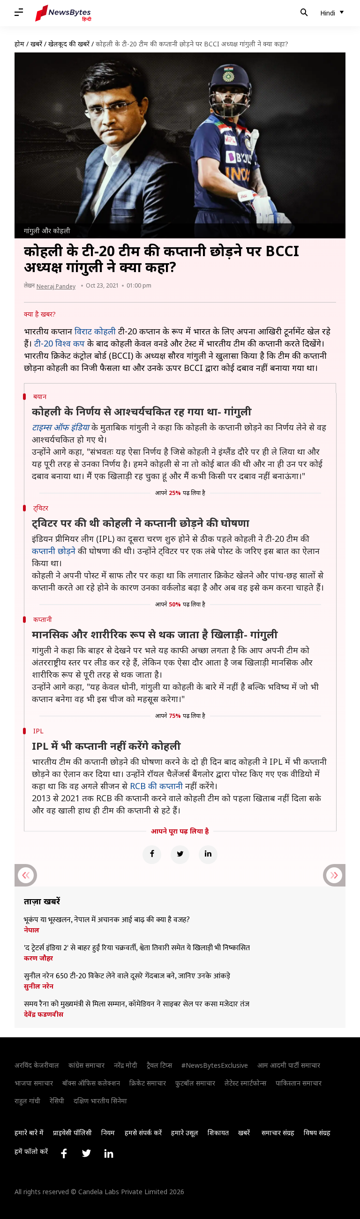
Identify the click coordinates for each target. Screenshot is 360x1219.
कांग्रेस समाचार (86, 1065)
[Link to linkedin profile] (109, 1153)
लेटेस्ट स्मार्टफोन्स (245, 1083)
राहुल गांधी (27, 1100)
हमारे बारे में (29, 1132)
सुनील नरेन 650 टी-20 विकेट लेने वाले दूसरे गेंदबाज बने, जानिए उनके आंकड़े (127, 976)
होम (19, 43)
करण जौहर (38, 958)
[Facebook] (151, 854)
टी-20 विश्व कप (59, 343)
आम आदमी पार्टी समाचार (288, 1065)
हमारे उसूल (184, 1132)
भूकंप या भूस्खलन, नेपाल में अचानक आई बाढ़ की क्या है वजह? (107, 920)
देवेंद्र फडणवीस (43, 1014)
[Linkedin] (208, 854)
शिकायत (218, 1132)
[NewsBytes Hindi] (63, 13)
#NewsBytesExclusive (214, 1065)
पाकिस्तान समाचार (299, 1083)
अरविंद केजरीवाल (37, 1065)
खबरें (36, 43)
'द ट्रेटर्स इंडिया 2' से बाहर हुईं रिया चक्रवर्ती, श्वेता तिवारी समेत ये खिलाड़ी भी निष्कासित (137, 948)
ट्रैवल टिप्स (159, 1065)
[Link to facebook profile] (63, 1153)
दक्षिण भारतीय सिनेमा (100, 1100)
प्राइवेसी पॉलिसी (72, 1132)
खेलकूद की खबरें (69, 43)
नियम (108, 1132)
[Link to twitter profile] (86, 1153)
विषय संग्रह (317, 1132)
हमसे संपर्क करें (143, 1132)
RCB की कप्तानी (156, 785)
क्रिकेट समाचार (147, 1083)
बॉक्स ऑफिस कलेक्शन (91, 1083)
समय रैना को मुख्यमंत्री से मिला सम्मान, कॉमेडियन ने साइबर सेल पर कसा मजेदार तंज (136, 1004)
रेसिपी (57, 1100)
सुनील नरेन (38, 986)
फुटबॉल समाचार (195, 1083)
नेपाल (31, 930)
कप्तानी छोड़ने (53, 550)
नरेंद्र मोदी (125, 1065)
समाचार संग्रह (278, 1132)
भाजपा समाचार (34, 1083)
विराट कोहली (95, 331)
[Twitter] (180, 854)
